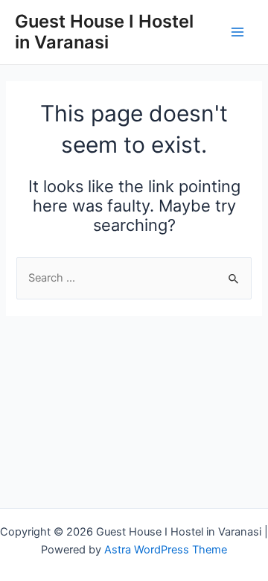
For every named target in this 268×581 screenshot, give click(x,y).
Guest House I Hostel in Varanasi (104, 31)
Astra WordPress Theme (165, 549)
